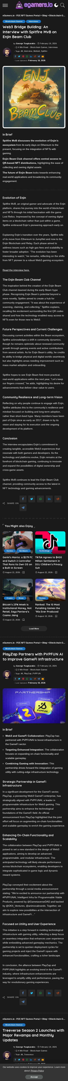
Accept (34, 1077)
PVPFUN (37, 673)
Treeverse (28, 1055)
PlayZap (27, 673)
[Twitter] (19, 56)
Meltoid (36, 51)
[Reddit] (35, 56)
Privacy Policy (37, 1071)
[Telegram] (39, 56)
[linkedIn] (31, 56)
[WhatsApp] (27, 56)
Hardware (23, 551)
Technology (44, 551)
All (22, 51)
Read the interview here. (16, 270)
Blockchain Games (14, 21)
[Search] (61, 5)
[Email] (43, 56)
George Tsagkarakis (25, 43)
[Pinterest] (23, 56)
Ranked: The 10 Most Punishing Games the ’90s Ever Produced (47, 608)
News (21, 598)
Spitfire (44, 51)
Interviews (33, 21)
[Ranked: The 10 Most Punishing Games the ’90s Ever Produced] (50, 590)
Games (10, 551)
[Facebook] (15, 56)
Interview (28, 51)
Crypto (10, 598)
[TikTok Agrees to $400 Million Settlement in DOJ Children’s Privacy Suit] (50, 542)
